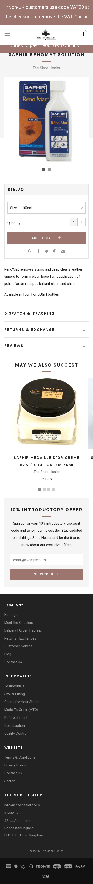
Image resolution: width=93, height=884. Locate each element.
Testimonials (14, 686)
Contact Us (13, 662)
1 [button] (39, 489)
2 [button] (44, 489)
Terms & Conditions (20, 757)
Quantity (13, 223)
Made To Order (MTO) (21, 710)
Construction (14, 725)
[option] (46, 119)
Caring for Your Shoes (21, 702)
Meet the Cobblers (18, 622)
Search (9, 781)
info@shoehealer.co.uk (22, 805)
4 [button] (53, 489)
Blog (7, 654)
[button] (43, 169)
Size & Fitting (14, 694)
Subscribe (44, 574)
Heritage (10, 615)
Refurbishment (15, 718)
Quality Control (15, 733)
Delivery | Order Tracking (23, 630)
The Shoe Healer (46, 68)
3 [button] (48, 489)
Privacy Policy (15, 765)
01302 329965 (15, 813)
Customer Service (18, 646)
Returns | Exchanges (20, 638)
